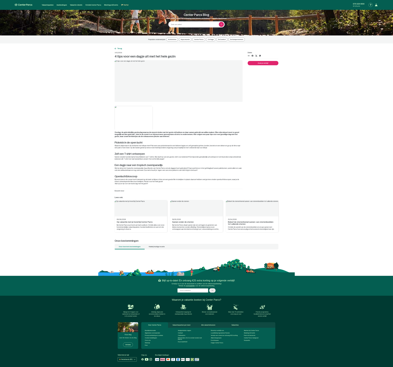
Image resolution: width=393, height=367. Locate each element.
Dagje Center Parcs (217, 343)
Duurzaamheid (182, 342)
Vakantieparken (48, 5)
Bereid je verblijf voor (217, 330)
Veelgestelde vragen (184, 330)
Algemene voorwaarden (152, 333)
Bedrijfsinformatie (150, 330)
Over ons (148, 340)
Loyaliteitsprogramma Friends (220, 333)
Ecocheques (215, 340)
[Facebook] (142, 359)
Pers (146, 345)
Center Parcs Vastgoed (251, 338)
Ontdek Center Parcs (93, 5)
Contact (180, 333)
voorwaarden (190, 286)
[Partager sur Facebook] (252, 55)
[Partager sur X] (256, 55)
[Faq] (371, 5)
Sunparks (247, 340)
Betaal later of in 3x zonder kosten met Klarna (190, 338)
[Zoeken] (221, 24)
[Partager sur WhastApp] (260, 55)
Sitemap (147, 343)
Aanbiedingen (62, 5)
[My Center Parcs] (376, 5)
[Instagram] (150, 359)
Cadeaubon (181, 335)
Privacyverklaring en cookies (154, 335)
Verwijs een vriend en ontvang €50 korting (224, 335)
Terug (119, 48)
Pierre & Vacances (249, 335)
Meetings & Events (111, 5)
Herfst (126, 5)
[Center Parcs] (23, 5)
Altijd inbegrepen (216, 338)
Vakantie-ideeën (76, 5)
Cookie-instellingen (151, 338)
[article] (141, 216)
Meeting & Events (249, 333)
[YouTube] (146, 359)
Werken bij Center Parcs (251, 330)
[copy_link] (249, 56)
